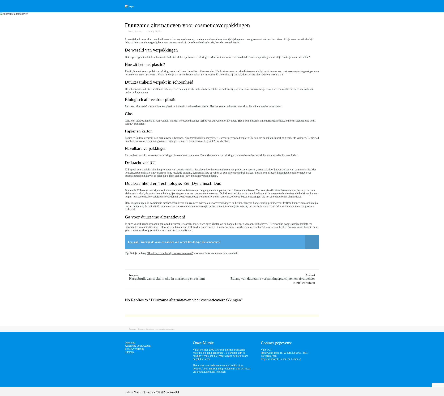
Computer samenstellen (233, 10)
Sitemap (129, 351)
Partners (302, 10)
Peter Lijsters (134, 31)
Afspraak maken (265, 10)
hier (227, 141)
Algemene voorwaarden (138, 345)
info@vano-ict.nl (270, 352)
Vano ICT (139, 392)
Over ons (320, 10)
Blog (286, 10)
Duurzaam (132, 329)
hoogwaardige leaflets (296, 223)
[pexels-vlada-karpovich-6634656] (222, 13)
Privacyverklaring (134, 348)
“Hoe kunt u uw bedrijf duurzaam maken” (170, 253)
